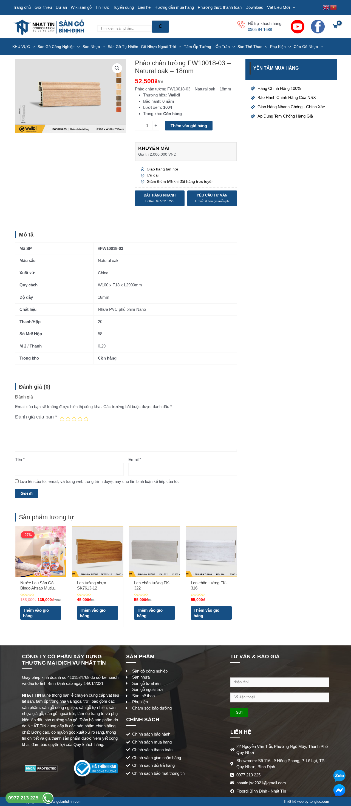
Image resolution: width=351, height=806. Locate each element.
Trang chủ (22, 7)
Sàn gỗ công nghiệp (56, 46)
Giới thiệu (43, 7)
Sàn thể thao (249, 46)
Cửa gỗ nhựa (306, 46)
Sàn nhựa (91, 46)
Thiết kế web (293, 801)
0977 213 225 (24, 798)
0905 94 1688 (260, 29)
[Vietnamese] (333, 7)
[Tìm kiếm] (160, 27)
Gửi (239, 712)
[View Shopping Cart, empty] (335, 26)
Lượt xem (152, 107)
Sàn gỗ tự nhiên (123, 46)
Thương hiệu (154, 95)
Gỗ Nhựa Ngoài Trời (158, 46)
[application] (292, 7)
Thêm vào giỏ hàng (189, 125)
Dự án (61, 7)
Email (134, 459)
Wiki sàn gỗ (81, 7)
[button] (117, 68)
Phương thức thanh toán (220, 7)
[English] (326, 7)
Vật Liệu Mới (278, 7)
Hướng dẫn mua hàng (174, 7)
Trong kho (152, 113)
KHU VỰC (21, 46)
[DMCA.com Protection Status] (41, 768)
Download (254, 7)
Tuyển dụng (123, 7)
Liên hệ (144, 7)
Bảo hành (151, 101)
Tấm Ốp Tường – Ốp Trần (207, 46)
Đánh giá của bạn (36, 417)
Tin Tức (102, 7)
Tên (20, 459)
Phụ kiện (278, 46)
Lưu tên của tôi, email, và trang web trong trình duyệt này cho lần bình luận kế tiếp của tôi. (99, 481)
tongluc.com (319, 801)
